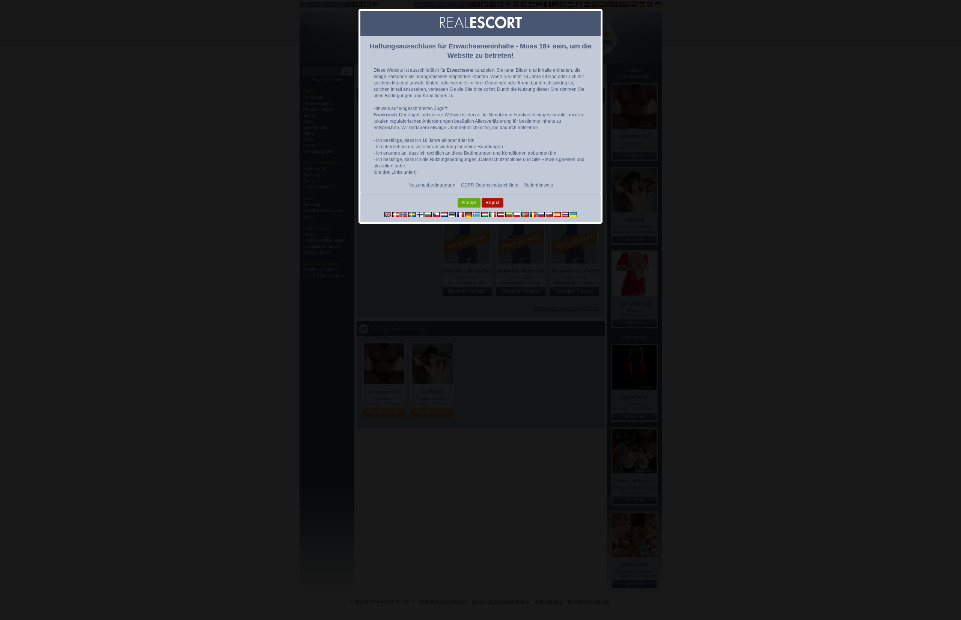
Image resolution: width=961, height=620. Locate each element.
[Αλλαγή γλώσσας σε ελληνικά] (476, 214)
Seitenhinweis (538, 185)
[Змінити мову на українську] (573, 214)
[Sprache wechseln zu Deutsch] (468, 214)
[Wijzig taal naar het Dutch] (444, 214)
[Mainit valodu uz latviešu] (501, 214)
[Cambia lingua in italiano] (492, 214)
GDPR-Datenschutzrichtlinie (489, 185)
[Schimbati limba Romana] (533, 214)
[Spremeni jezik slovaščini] (549, 214)
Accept (469, 202)
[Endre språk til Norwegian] (404, 214)
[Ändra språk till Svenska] (412, 214)
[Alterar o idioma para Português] (525, 214)
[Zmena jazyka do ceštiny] (436, 214)
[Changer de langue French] (460, 214)
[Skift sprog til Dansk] (395, 214)
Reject (492, 202)
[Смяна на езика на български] (428, 214)
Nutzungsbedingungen (431, 185)
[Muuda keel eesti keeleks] (452, 214)
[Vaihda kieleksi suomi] (420, 214)
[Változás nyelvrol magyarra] (484, 214)
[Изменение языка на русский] (541, 214)
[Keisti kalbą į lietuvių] (508, 214)
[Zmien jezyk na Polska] (517, 214)
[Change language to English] (388, 214)
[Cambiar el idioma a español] (557, 214)
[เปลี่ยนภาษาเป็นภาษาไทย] (565, 214)
